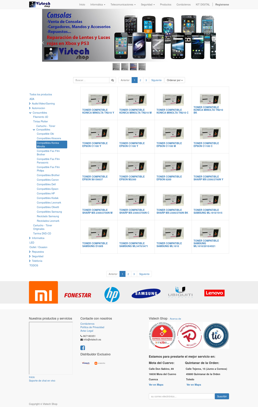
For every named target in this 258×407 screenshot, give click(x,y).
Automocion (38, 108)
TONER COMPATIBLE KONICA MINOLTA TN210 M (135, 111)
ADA (31, 99)
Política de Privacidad (92, 327)
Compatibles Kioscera (49, 138)
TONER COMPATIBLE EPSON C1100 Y (95, 144)
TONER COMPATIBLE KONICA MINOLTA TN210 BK (208, 109)
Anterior (125, 80)
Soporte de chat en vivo (42, 380)
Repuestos (38, 251)
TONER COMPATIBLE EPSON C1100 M (169, 144)
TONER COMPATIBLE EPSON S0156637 (95, 178)
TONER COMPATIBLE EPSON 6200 (169, 178)
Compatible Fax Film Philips (48, 168)
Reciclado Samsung (48, 216)
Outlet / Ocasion (38, 247)
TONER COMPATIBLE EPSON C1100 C (206, 144)
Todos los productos (40, 94)
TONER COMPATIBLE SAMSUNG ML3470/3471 (133, 244)
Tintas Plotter (40, 121)
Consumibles (40, 112)
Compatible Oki (45, 133)
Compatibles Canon (48, 179)
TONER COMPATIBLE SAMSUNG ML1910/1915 (208, 211)
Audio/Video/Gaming (43, 103)
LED (31, 242)
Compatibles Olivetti (48, 207)
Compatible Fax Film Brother (48, 152)
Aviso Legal (86, 330)
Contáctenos (87, 323)
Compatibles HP (46, 193)
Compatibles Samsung (49, 211)
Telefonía (37, 260)
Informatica (38, 238)
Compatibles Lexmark (49, 202)
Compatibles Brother (48, 175)
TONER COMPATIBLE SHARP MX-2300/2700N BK (172, 211)
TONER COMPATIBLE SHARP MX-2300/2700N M (97, 211)
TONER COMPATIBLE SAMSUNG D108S (95, 244)
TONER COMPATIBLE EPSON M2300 (132, 178)
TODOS (33, 265)
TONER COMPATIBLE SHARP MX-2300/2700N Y (208, 178)
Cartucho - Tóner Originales (42, 227)
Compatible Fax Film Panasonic (48, 160)
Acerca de (175, 318)
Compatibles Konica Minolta (48, 144)
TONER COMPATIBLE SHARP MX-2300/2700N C (134, 211)
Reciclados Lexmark (48, 220)
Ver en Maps (156, 384)
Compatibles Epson (47, 189)
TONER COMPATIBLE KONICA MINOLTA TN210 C (172, 111)
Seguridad (37, 256)
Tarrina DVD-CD (42, 233)
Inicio (32, 377)
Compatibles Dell (46, 184)
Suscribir (222, 396)
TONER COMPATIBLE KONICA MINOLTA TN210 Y (98, 111)
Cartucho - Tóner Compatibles (45, 127)
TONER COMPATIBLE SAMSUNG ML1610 (169, 244)
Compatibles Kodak (47, 198)
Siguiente (156, 80)
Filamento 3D (40, 117)
